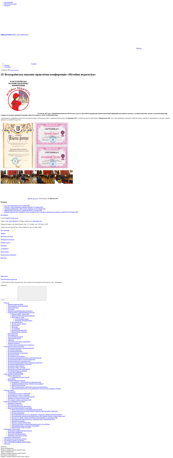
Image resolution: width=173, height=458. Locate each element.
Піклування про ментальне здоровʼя (15, 439)
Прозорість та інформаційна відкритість (20, 311)
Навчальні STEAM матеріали (17, 434)
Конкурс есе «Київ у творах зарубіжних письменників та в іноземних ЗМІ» (35, 417)
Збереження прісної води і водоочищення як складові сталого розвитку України (36, 388)
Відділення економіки (14, 349)
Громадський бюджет (14, 338)
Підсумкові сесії (13, 335)
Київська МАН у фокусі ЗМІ (20, 314)
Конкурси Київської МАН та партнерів (20, 408)
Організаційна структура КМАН (18, 306)
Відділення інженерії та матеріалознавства (21, 348)
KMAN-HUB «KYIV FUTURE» (21, 427)
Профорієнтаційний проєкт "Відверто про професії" (28, 383)
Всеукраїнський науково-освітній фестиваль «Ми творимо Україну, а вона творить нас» (39, 416)
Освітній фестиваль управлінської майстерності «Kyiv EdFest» (31, 424)
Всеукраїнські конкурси (15, 405)
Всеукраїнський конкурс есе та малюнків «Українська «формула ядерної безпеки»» (37, 414)
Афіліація (11, 340)
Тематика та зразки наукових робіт (18, 398)
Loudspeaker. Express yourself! (20, 377)
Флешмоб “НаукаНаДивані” (23, 320)
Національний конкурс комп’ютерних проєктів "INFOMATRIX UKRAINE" (35, 411)
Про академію (8, 2)
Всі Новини (4, 215)
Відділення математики (15, 351)
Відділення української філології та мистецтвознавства (25, 358)
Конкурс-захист (5, 242)
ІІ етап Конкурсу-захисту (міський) (18, 395)
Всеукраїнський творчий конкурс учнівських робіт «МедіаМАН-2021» (33, 419)
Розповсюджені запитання (9, 279)
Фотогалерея (5, 251)
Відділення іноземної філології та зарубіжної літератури (25, 362)
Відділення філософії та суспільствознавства (21, 359)
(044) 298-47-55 (37, 221)
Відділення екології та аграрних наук (19, 361)
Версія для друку (33, 198)
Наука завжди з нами (18, 317)
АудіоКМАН (5, 248)
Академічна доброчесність (12, 437)
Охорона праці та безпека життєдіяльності (21, 345)
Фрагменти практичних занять (17, 435)
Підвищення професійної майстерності (20, 430)
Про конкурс (12, 392)
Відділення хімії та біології (16, 366)
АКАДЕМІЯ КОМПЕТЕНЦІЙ (13, 374)
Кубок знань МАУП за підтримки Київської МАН (27, 409)
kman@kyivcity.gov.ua (11, 218)
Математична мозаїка (18, 421)
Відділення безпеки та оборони (17, 371)
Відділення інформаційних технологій (20, 364)
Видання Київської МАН (19, 330)
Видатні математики (18, 413)
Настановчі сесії (13, 333)
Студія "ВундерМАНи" (15, 372)
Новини (3, 233)
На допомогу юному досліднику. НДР (19, 400)
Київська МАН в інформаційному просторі (21, 312)
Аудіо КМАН (16, 328)
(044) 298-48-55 (13, 221)
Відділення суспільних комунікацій (19, 369)
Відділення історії (13, 354)
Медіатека (4, 245)
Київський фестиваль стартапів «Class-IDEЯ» (26, 426)
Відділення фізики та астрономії (18, 353)
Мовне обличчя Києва (18, 385)
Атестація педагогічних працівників (19, 341)
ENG (140, 48)
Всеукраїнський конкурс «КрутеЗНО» (19, 406)
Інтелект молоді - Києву (19, 324)
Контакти (7, 5)
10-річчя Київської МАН (15, 337)
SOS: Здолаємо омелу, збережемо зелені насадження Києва (30, 387)
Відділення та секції (10, 4)
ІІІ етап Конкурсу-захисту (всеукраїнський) (21, 396)
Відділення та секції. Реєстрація (14, 346)
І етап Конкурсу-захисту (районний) (19, 393)
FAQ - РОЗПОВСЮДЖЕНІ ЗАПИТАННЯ (17, 442)
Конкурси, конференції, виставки (14, 401)
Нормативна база (13, 307)
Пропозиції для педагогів (12, 429)
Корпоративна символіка (8, 255)
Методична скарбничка (15, 432)
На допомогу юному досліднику (14, 440)
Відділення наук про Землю (16, 356)
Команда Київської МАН (15, 304)
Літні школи (11, 379)
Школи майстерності (14, 375)
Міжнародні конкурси (7, 239)
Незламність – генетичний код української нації (26, 382)
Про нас (6, 303)
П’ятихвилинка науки (22, 319)
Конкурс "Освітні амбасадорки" (21, 422)
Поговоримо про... (17, 322)
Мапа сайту (4, 276)
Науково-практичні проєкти (16, 380)
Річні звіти (11, 309)
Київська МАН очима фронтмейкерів (23, 315)
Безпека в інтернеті (14, 343)
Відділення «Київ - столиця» (16, 367)
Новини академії (14, 70)
